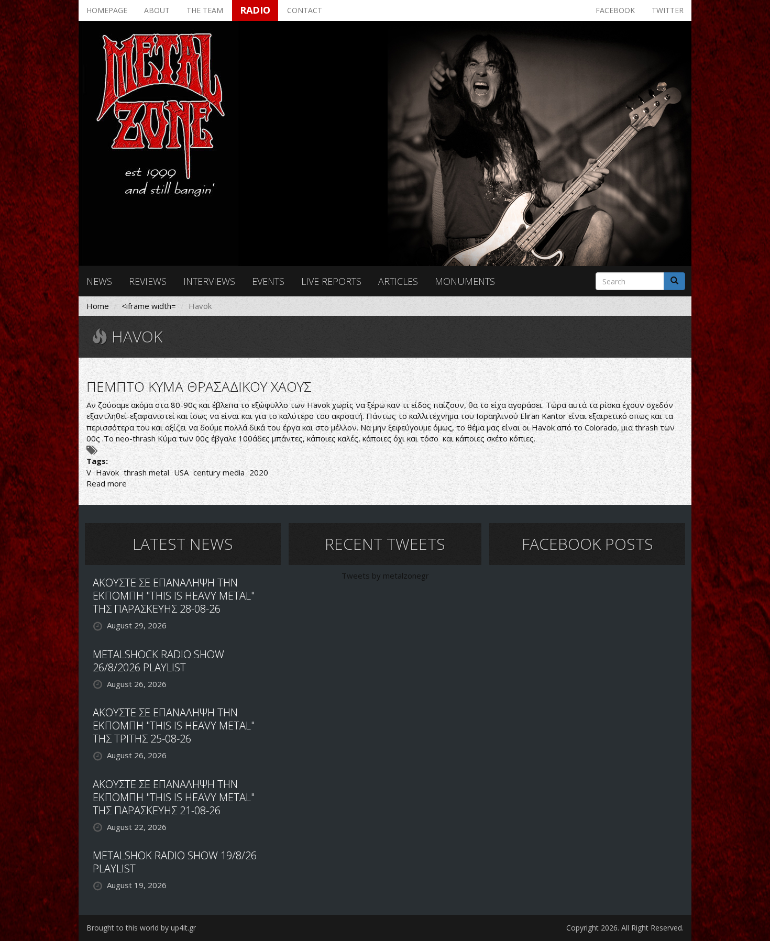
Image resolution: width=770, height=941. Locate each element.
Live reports (331, 281)
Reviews (148, 281)
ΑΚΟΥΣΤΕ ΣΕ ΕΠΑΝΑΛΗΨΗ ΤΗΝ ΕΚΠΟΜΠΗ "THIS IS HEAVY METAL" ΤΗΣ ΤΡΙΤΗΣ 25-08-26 (174, 725)
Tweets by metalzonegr (385, 575)
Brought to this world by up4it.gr (141, 928)
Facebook (615, 10)
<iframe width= (149, 306)
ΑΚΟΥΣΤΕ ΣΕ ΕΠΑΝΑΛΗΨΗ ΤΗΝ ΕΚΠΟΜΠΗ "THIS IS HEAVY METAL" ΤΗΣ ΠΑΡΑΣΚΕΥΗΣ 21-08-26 (174, 797)
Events (268, 281)
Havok (107, 472)
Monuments (465, 281)
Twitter (668, 10)
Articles (398, 281)
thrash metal (146, 472)
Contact (304, 10)
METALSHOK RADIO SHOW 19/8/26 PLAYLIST (175, 862)
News (99, 281)
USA (181, 472)
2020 (258, 472)
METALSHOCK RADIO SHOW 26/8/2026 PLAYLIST (158, 660)
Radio (255, 10)
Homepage (106, 10)
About (157, 10)
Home (97, 306)
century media (219, 472)
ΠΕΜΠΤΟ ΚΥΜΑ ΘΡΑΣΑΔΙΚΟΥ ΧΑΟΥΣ (199, 386)
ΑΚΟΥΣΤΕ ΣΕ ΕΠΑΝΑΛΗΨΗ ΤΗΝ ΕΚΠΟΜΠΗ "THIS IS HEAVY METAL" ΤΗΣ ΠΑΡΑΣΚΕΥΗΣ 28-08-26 (174, 595)
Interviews (209, 281)
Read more (106, 483)
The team (204, 10)
